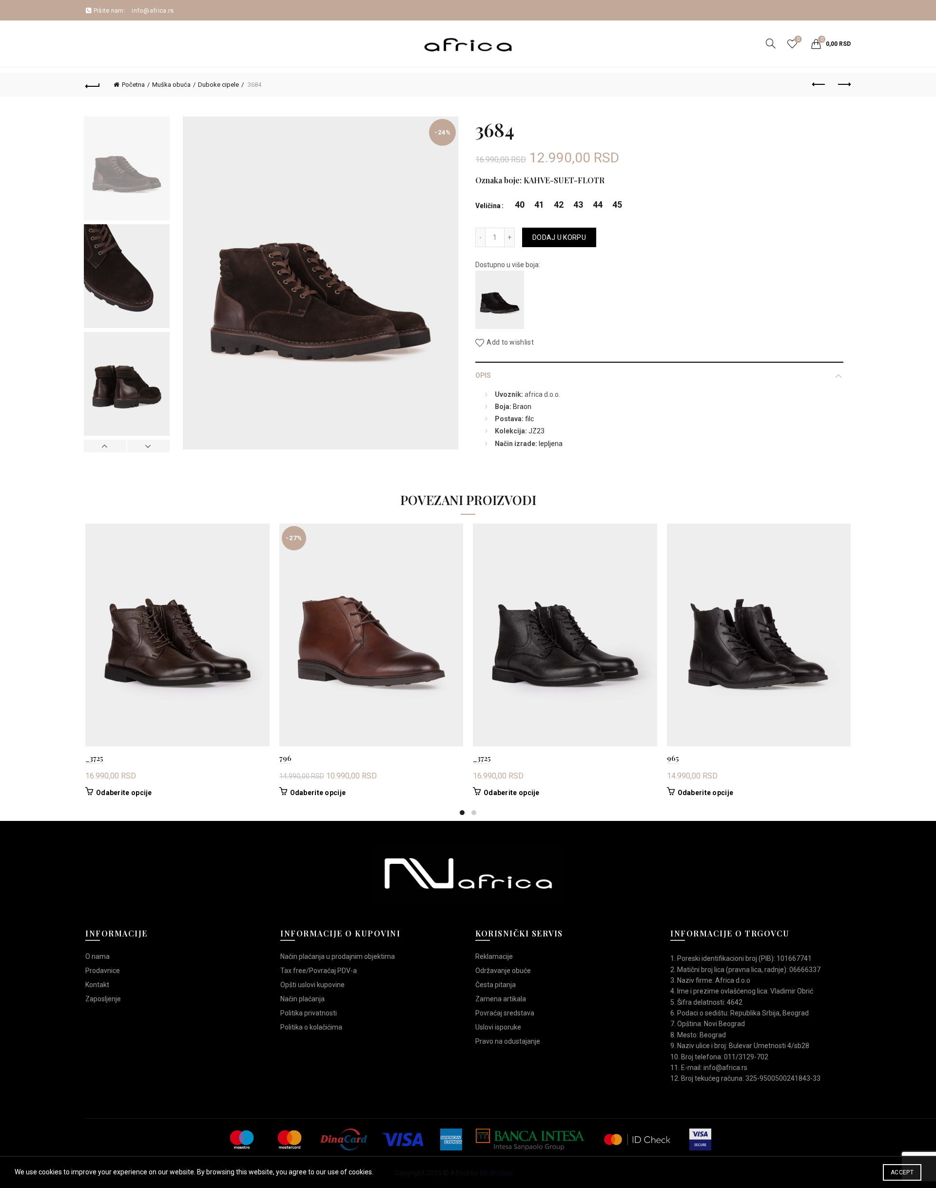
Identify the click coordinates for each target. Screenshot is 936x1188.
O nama (97, 956)
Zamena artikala (500, 999)
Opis (483, 375)
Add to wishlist (510, 343)
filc (529, 419)
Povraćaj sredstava (504, 1013)
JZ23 (536, 431)
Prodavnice (102, 970)
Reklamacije (494, 956)
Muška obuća (171, 84)
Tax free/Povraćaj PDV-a (318, 970)
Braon (522, 406)
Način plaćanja (302, 999)
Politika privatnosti (308, 1013)
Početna (133, 84)
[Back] (92, 85)
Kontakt (97, 985)
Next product (843, 85)
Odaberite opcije (124, 793)
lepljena (551, 444)
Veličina (488, 206)
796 (285, 758)
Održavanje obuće (503, 970)
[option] (127, 170)
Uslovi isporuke (498, 1027)
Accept (902, 1172)
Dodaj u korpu (559, 237)
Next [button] (148, 446)
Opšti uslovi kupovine (312, 985)
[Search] (771, 43)
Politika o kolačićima (311, 1027)
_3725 (94, 758)
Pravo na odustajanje (507, 1041)
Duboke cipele (218, 84)
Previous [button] (105, 446)
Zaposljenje (103, 999)
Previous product (819, 85)
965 (673, 758)
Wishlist (798, 39)
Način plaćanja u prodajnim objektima (337, 956)
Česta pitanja (495, 985)
